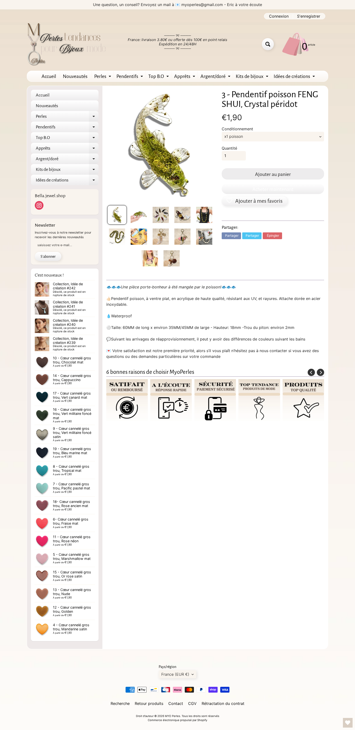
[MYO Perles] (66, 44)
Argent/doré (216, 78)
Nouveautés (75, 76)
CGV (192, 703)
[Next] (320, 372)
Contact (175, 703)
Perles (103, 78)
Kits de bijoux (253, 78)
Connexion (279, 16)
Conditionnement (237, 128)
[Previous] (311, 372)
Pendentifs (130, 78)
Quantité (229, 148)
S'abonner (48, 256)
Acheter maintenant (272, 189)
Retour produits (149, 703)
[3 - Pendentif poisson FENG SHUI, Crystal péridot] (117, 215)
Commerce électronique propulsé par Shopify (177, 720)
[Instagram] (39, 205)
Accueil (49, 76)
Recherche (120, 703)
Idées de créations (295, 78)
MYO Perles (172, 716)
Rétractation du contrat (223, 703)
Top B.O (159, 78)
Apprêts (185, 78)
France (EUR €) (175, 674)
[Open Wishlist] (348, 723)
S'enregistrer (308, 16)
